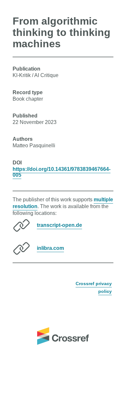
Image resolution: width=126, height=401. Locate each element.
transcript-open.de (59, 225)
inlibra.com (50, 248)
